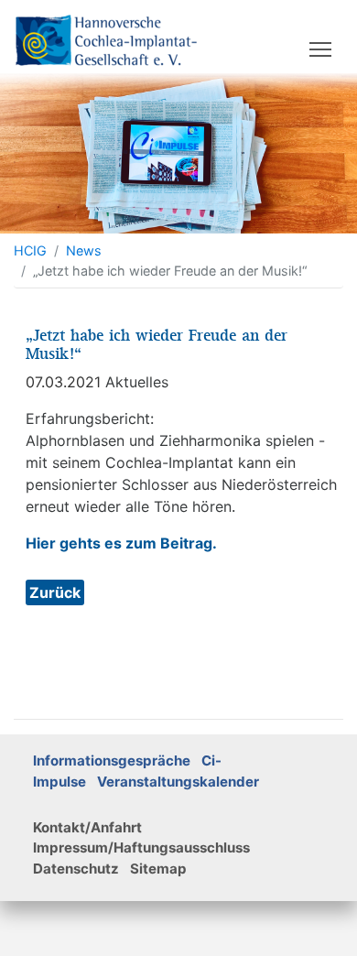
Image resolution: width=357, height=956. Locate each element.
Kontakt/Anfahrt (87, 827)
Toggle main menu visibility (321, 48)
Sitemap (158, 868)
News (84, 250)
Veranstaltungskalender (178, 781)
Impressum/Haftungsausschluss (141, 847)
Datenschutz (76, 868)
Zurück (55, 592)
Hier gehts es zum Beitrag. (121, 543)
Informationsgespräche (111, 760)
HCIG (30, 250)
